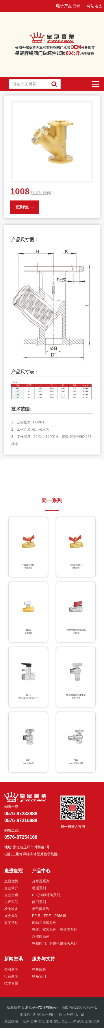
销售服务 (39, 969)
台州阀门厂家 (52, 1014)
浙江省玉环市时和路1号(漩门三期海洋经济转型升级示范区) (31, 850)
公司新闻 (11, 969)
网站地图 (94, 5)
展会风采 (11, 916)
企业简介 (11, 888)
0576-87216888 (20, 820)
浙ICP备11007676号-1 (79, 1008)
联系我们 (23, 207)
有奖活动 (11, 923)
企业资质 (11, 895)
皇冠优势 (11, 881)
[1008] (52, 141)
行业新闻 (11, 976)
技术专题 (11, 983)
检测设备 (11, 909)
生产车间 (11, 902)
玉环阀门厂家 (73, 1014)
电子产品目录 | (69, 5)
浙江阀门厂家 (30, 1014)
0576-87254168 (20, 837)
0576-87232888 (20, 813)
